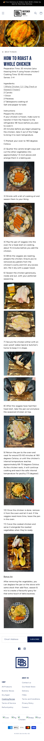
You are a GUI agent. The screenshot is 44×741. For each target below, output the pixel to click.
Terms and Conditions (31, 699)
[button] (3, 13)
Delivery (25, 691)
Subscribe (34, 639)
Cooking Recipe (8, 699)
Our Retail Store (28, 687)
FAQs (24, 695)
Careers (25, 707)
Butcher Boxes (8, 691)
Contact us (26, 683)
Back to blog (11, 52)
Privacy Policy (27, 703)
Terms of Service (9, 703)
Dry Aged (6, 695)
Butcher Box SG (25, 733)
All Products (7, 687)
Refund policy (7, 707)
